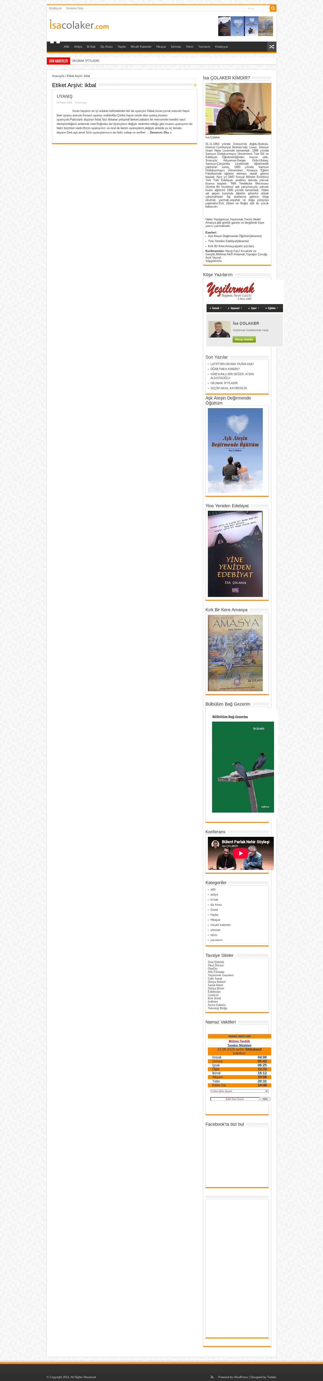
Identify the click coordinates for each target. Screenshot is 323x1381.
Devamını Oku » (160, 132)
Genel (214, 909)
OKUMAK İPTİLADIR (224, 383)
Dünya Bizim (216, 988)
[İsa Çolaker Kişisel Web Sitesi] (79, 25)
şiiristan (215, 930)
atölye (214, 894)
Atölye (78, 46)
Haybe (122, 46)
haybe (214, 914)
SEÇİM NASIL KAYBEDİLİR (90, 60)
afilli (213, 889)
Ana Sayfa (55, 47)
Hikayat (161, 46)
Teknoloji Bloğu (217, 1008)
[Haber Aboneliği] (195, 85)
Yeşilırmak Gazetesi (221, 975)
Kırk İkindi (214, 998)
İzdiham (213, 1001)
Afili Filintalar (216, 972)
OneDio (212, 968)
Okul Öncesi (216, 965)
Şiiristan (176, 46)
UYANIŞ (65, 96)
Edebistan (214, 991)
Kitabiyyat (55, 8)
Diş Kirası (106, 46)
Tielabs (271, 1377)
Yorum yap (80, 102)
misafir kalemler (220, 925)
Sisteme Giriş (74, 8)
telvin (213, 935)
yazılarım (216, 940)
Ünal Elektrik (216, 962)
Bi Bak (91, 46)
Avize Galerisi (217, 1005)
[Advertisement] (225, 1268)
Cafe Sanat (215, 978)
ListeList (213, 995)
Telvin (189, 46)
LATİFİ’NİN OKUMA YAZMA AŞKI (232, 364)
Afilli (66, 46)
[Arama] (273, 8)
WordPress (241, 1377)
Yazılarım (204, 46)
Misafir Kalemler (141, 46)
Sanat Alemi (215, 985)
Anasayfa (58, 76)
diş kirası (216, 904)
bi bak (214, 899)
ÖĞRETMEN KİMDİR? (225, 369)
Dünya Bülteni (217, 981)
